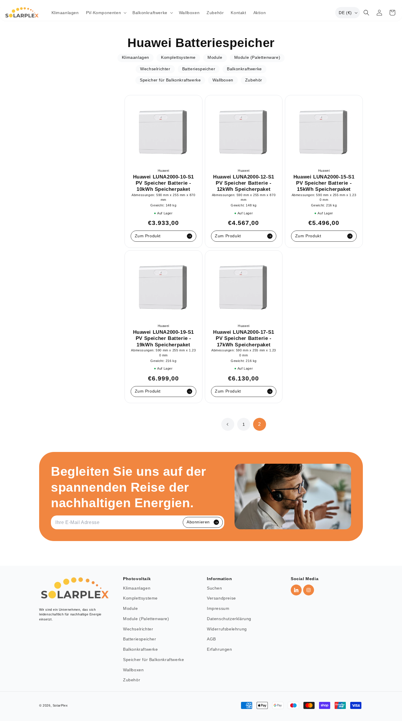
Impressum (218, 608)
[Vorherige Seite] (227, 424)
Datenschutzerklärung (229, 619)
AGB (211, 639)
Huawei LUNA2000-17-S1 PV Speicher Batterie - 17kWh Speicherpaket (243, 338)
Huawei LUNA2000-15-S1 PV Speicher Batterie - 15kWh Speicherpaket (324, 183)
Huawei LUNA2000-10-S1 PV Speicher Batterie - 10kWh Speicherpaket (163, 183)
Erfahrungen (219, 649)
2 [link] (259, 424)
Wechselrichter (138, 629)
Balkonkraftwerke (140, 649)
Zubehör (131, 680)
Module (130, 608)
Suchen (214, 588)
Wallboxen (133, 670)
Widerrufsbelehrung (227, 629)
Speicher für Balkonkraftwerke (153, 659)
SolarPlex (60, 705)
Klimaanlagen (136, 588)
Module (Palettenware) (146, 619)
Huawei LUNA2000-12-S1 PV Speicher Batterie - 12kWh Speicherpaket (243, 183)
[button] (105, 12)
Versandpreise (221, 598)
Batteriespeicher (139, 639)
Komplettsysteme (140, 598)
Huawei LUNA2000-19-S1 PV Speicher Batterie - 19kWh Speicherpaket (163, 338)
